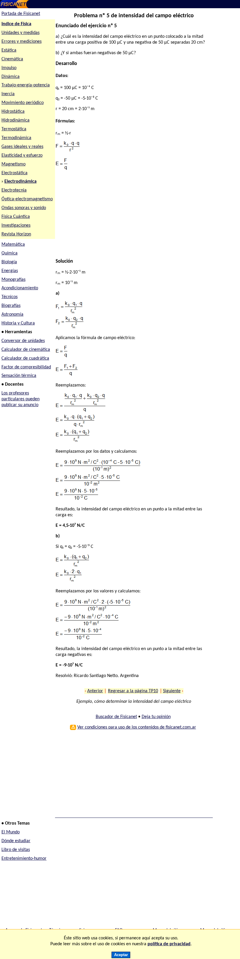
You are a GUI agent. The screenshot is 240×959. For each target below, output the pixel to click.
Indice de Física (16, 24)
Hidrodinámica (15, 120)
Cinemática (12, 59)
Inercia (8, 94)
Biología (9, 262)
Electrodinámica (20, 181)
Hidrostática (13, 111)
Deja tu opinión (156, 716)
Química (9, 253)
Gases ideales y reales (22, 146)
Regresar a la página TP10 (133, 691)
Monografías (13, 279)
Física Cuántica (15, 216)
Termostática (13, 129)
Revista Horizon (16, 234)
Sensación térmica (18, 375)
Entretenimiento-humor (24, 858)
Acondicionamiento (19, 288)
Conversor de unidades (23, 341)
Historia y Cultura (18, 323)
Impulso (8, 68)
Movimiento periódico (22, 102)
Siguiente (172, 691)
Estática (8, 50)
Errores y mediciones (21, 41)
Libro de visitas (15, 849)
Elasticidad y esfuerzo (21, 155)
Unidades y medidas (20, 32)
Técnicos (9, 297)
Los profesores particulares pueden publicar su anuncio (20, 399)
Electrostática (14, 173)
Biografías (10, 305)
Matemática (13, 244)
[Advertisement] (132, 218)
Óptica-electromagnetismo (27, 199)
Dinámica (10, 76)
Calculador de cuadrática (25, 358)
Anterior (95, 691)
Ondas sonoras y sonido (23, 208)
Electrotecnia (14, 190)
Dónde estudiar (15, 841)
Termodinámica (16, 138)
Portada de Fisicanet (20, 13)
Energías (9, 271)
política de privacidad (169, 944)
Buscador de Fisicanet (116, 716)
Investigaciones (15, 225)
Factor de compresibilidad (26, 367)
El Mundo (10, 832)
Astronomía (12, 314)
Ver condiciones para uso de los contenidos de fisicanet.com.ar (136, 727)
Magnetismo (13, 164)
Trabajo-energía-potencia (25, 85)
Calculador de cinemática (25, 349)
